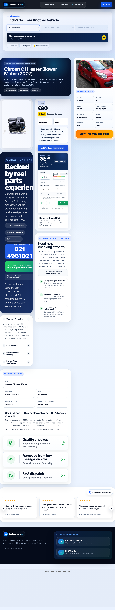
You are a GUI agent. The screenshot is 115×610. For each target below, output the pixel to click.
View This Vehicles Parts (94, 133)
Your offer (43, 173)
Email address (44, 185)
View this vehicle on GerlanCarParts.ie (14, 277)
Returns (64, 4)
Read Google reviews (100, 492)
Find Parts (49, 4)
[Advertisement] (57, 589)
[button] (57, 37)
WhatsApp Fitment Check (19, 267)
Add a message (51, 194)
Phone (60, 185)
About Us (79, 4)
